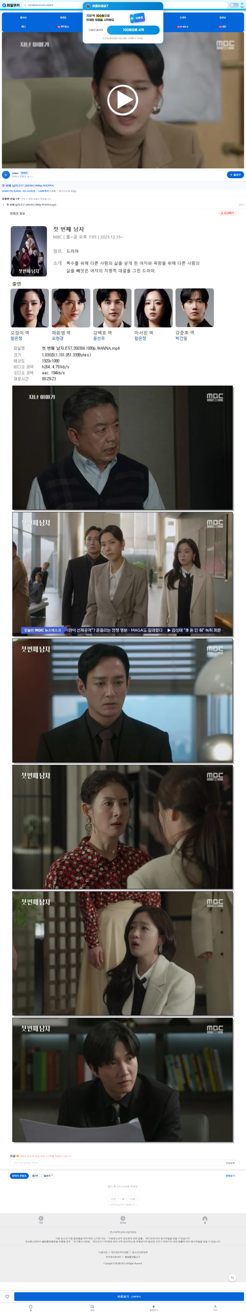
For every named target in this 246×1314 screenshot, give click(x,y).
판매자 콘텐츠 (19, 1175)
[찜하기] (7, 1296)
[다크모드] (234, 5)
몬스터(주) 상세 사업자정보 (123, 1232)
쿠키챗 (63, 26)
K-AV (183, 26)
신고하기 (229, 213)
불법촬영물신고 (132, 1257)
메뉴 (242, 7)
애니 (23, 26)
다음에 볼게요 (96, 30)
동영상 (222, 17)
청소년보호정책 (140, 1252)
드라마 (183, 17)
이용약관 (102, 1252)
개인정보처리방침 (120, 1252)
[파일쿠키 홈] (11, 5)
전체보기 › (231, 1175)
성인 (222, 26)
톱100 (23, 17)
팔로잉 (63, 17)
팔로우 (47, 1175)
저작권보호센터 (113, 1257)
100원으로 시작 (133, 30)
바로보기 (129, 1296)
